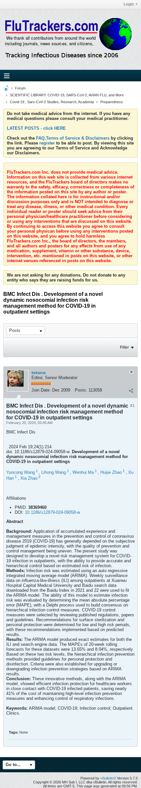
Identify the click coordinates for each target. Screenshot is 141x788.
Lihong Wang (53, 472)
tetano (38, 372)
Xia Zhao (28, 478)
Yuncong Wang (20, 472)
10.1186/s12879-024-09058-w (52, 512)
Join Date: (41, 390)
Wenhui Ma (83, 472)
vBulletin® (108, 778)
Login (129, 4)
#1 (132, 405)
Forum (20, 88)
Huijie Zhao (111, 472)
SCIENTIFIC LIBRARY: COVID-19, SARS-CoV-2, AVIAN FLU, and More (67, 95)
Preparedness (111, 102)
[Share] (130, 390)
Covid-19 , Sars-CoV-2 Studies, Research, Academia (52, 102)
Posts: (81, 390)
